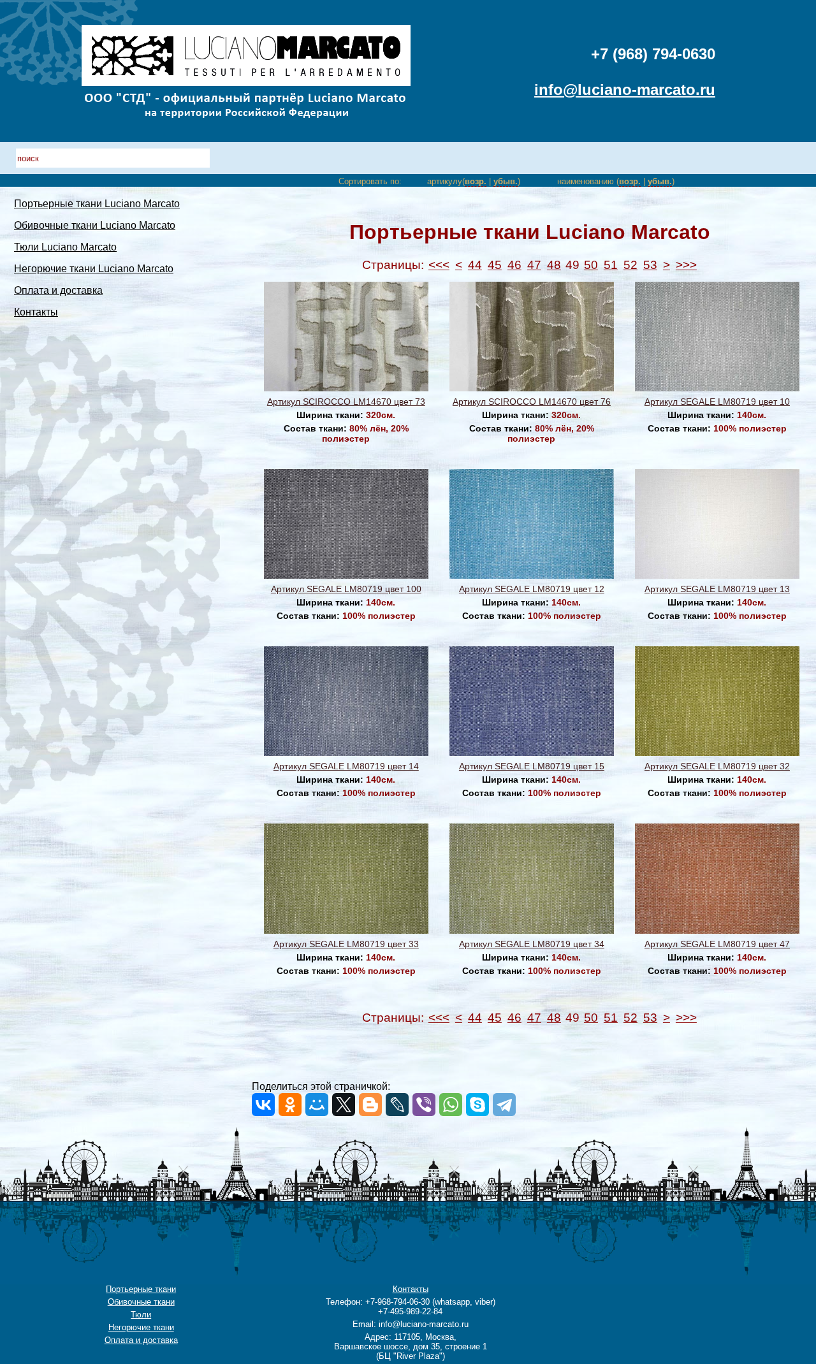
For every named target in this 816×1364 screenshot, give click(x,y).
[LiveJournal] (397, 1104)
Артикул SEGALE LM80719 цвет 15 (531, 766)
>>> (686, 265)
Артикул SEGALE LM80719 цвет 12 (531, 589)
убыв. (505, 181)
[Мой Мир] (316, 1104)
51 (611, 265)
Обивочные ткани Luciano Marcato (94, 225)
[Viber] (423, 1104)
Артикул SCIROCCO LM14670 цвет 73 (346, 401)
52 (630, 265)
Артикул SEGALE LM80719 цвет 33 (346, 944)
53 (650, 265)
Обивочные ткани (141, 1302)
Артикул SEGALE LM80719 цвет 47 (717, 944)
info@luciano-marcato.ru (624, 89)
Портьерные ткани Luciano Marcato (97, 203)
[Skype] (477, 1104)
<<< (438, 265)
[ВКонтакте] (263, 1104)
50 (591, 265)
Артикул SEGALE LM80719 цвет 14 (346, 766)
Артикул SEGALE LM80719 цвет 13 (717, 589)
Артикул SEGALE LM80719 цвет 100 (346, 589)
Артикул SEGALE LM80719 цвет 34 (531, 944)
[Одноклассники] (290, 1104)
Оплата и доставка (58, 290)
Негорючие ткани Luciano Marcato (93, 268)
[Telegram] (504, 1104)
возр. (475, 181)
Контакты (36, 312)
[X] (343, 1104)
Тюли (141, 1314)
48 (554, 265)
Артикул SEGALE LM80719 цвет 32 (717, 766)
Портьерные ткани (141, 1289)
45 (495, 265)
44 (475, 265)
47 (534, 265)
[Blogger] (370, 1104)
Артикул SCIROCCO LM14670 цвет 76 (532, 401)
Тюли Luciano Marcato (65, 247)
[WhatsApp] (450, 1104)
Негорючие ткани (141, 1327)
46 (514, 265)
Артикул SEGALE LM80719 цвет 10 (717, 401)
